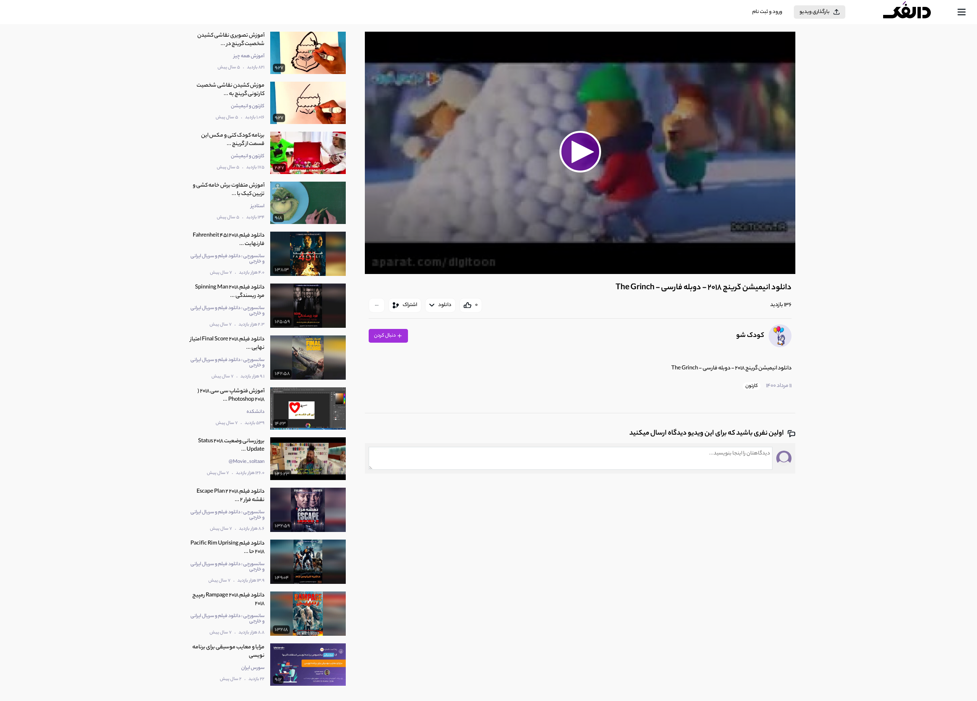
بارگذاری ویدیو (815, 12)
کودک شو (750, 336)
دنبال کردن (385, 336)
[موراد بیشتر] (377, 305)
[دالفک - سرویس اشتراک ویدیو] (913, 12)
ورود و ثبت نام (767, 12)
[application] (580, 153)
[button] (580, 152)
